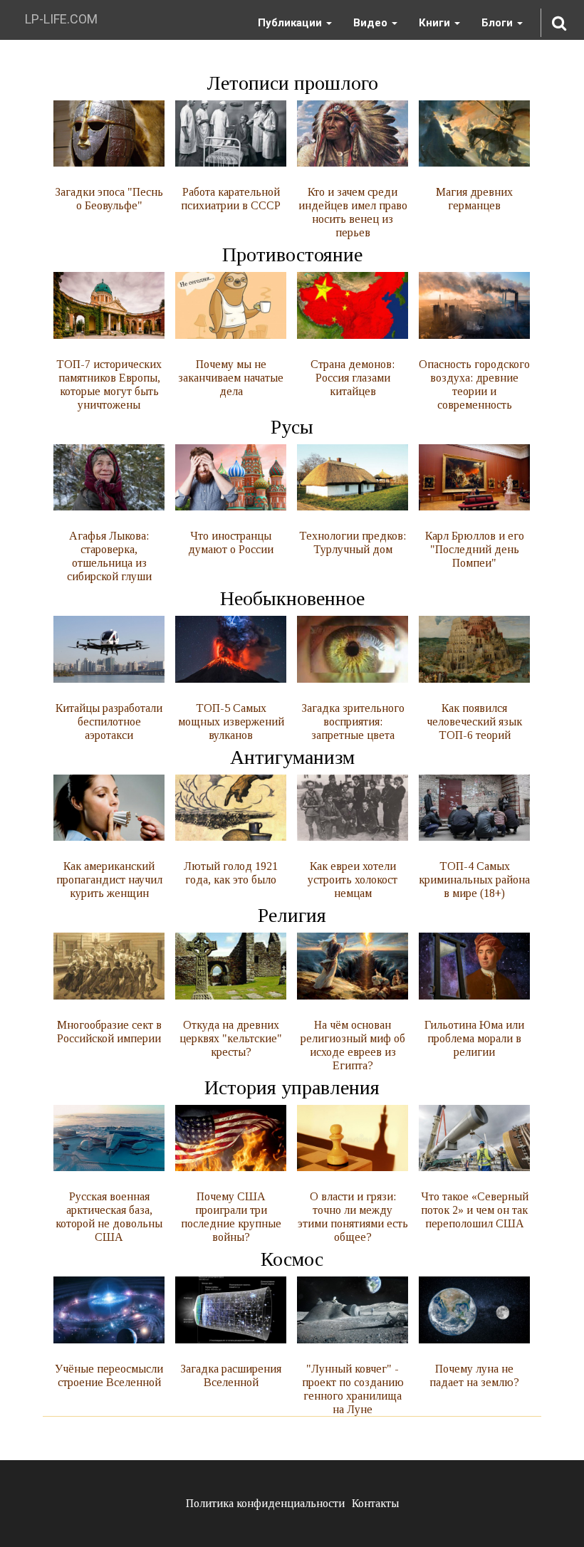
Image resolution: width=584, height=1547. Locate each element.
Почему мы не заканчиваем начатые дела (230, 377)
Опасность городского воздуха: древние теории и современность (474, 384)
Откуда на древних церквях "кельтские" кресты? (230, 1038)
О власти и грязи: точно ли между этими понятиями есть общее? (353, 1216)
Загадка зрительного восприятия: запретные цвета (353, 721)
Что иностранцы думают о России (230, 542)
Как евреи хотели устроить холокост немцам (352, 879)
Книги (436, 22)
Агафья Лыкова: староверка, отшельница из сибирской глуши (109, 556)
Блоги (498, 22)
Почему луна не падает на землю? (474, 1375)
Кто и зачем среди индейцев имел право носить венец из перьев (352, 212)
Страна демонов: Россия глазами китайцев (353, 377)
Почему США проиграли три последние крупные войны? (231, 1216)
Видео (371, 22)
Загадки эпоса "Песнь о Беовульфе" (109, 198)
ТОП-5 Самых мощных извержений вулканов (231, 721)
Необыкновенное (292, 598)
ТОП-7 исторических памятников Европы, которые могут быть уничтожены (109, 384)
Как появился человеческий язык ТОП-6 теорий (474, 721)
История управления (292, 1087)
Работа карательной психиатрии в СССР (231, 198)
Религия (292, 915)
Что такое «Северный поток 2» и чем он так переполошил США (474, 1209)
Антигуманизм (292, 757)
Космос (292, 1259)
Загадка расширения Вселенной (230, 1375)
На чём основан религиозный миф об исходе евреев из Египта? (353, 1045)
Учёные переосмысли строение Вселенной (109, 1375)
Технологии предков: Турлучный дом (352, 542)
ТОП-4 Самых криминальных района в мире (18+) (474, 879)
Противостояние (292, 254)
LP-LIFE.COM (61, 18)
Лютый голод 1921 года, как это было (231, 873)
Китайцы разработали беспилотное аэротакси (109, 721)
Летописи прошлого (292, 83)
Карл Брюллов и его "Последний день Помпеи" (474, 549)
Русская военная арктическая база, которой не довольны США (109, 1216)
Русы (292, 427)
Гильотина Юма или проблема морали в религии (474, 1038)
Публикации (291, 22)
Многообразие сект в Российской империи (109, 1031)
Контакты (375, 1503)
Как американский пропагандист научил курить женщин (109, 879)
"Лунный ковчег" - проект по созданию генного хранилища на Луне (353, 1389)
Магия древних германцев (474, 198)
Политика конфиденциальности (265, 1503)
